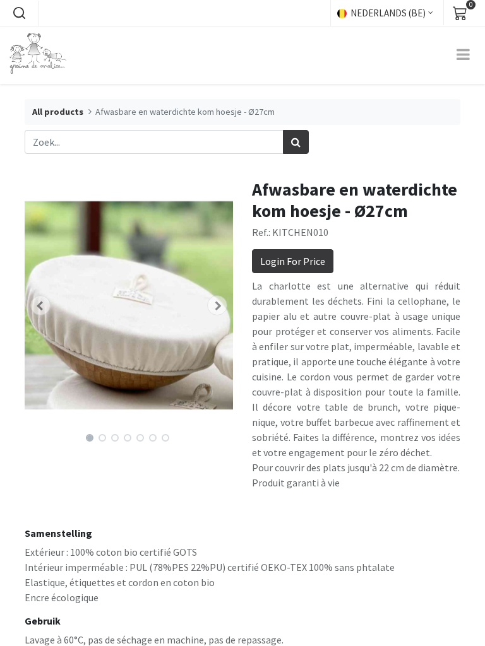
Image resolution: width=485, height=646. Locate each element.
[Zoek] (296, 142)
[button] (18, 13)
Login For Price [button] (292, 261)
